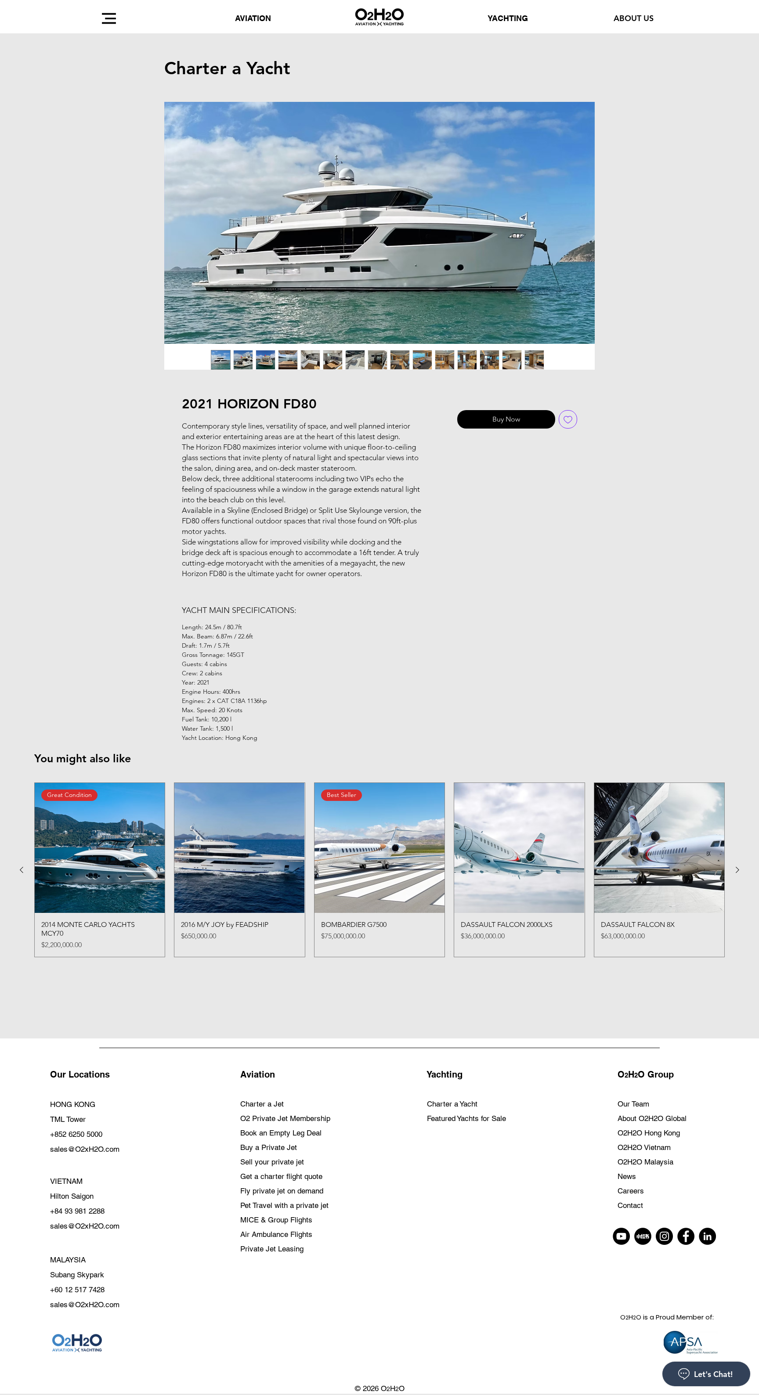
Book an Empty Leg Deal (281, 1132)
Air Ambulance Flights (276, 1234)
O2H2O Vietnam (644, 1147)
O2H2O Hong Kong (649, 1132)
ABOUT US (634, 18)
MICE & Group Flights (276, 1219)
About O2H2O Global (652, 1118)
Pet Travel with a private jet (284, 1205)
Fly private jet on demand (281, 1190)
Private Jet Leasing (272, 1248)
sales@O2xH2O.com (84, 1149)
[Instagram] (664, 1236)
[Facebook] (685, 1236)
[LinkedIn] (707, 1236)
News (627, 1176)
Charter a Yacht (452, 1103)
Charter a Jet (262, 1103)
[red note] (642, 1236)
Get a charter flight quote (281, 1176)
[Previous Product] (21, 870)
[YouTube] (621, 1236)
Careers (631, 1190)
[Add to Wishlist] (568, 419)
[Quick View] (239, 848)
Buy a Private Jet (268, 1147)
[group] (379, 869)
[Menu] (108, 18)
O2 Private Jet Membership (285, 1118)
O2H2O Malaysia (645, 1161)
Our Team (633, 1103)
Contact (630, 1205)
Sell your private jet (272, 1161)
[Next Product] (737, 870)
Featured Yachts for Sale (466, 1118)
